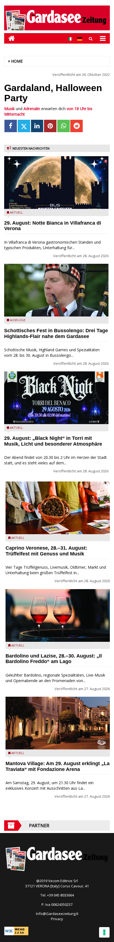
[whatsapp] (63, 126)
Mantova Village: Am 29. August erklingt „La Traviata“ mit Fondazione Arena (58, 766)
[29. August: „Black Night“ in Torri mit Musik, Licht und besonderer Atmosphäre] (56, 397)
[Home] (9, 38)
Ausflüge (17, 320)
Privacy (57, 918)
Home (17, 61)
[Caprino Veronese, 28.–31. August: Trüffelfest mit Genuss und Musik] (58, 507)
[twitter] (24, 126)
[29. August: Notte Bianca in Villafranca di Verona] (56, 182)
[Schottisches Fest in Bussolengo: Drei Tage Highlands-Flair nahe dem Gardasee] (56, 290)
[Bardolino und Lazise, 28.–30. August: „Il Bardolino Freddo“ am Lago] (58, 615)
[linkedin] (37, 126)
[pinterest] (50, 126)
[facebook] (10, 126)
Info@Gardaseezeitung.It (57, 913)
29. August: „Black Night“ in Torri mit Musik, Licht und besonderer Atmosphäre (53, 441)
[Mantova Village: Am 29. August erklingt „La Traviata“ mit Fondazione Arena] (58, 723)
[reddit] (76, 126)
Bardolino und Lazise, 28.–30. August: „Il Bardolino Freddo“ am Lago (54, 658)
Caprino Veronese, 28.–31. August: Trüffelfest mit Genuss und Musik (46, 551)
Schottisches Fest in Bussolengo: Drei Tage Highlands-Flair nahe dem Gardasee (56, 333)
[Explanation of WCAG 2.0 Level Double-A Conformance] (16, 930)
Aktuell (16, 212)
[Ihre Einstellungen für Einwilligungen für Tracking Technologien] (104, 932)
